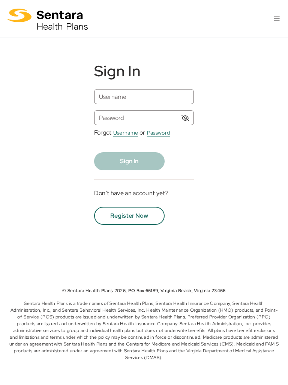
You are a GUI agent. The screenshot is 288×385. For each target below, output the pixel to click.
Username (125, 132)
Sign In (129, 161)
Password (158, 132)
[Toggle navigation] (276, 19)
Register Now (129, 216)
